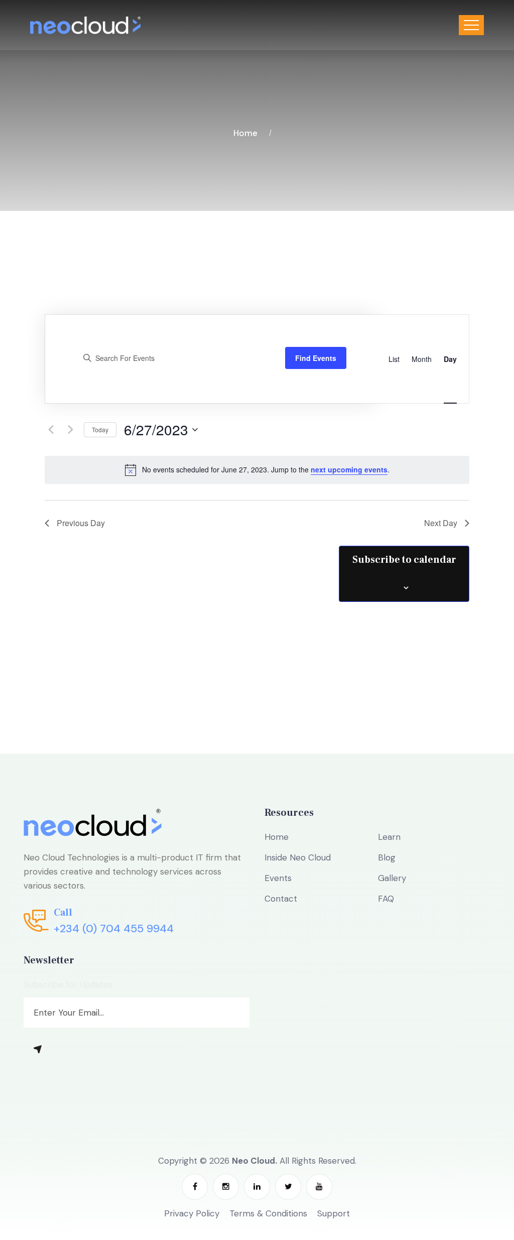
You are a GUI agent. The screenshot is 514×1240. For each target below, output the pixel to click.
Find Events (315, 358)
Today (100, 429)
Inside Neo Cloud (298, 857)
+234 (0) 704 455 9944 (114, 928)
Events (278, 878)
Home (247, 133)
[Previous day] (51, 430)
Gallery (392, 878)
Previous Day (81, 523)
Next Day (440, 523)
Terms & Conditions (268, 1213)
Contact (281, 898)
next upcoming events (349, 469)
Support (333, 1213)
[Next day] (70, 430)
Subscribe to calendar (404, 559)
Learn (389, 836)
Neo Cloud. (254, 1160)
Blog (387, 857)
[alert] (257, 470)
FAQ (386, 898)
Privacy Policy (191, 1213)
